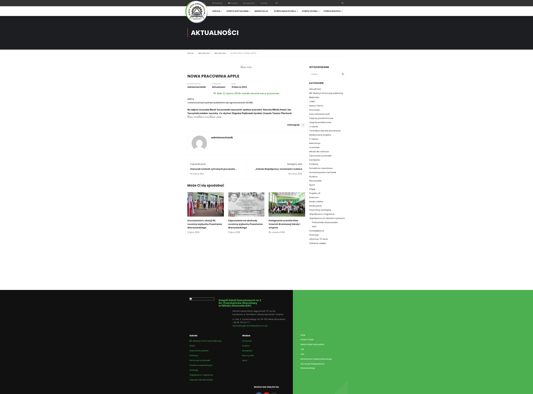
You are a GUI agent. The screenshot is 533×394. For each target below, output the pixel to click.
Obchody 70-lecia (318, 239)
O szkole (313, 126)
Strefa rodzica (332, 11)
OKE (302, 354)
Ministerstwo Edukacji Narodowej (316, 359)
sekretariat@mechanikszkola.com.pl (249, 325)
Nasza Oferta (316, 105)
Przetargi (314, 235)
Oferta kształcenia (237, 11)
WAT (314, 226)
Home (190, 53)
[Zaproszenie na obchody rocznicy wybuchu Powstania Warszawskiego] (246, 204)
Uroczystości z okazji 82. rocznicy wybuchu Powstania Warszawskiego (204, 224)
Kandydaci (314, 160)
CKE (302, 349)
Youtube (233, 3)
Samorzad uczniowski (320, 155)
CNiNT (312, 101)
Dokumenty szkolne (198, 350)
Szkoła (216, 11)
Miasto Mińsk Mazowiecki (312, 344)
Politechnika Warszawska (325, 222)
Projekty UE (314, 193)
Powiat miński (307, 339)
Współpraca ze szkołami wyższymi (327, 218)
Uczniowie (314, 147)
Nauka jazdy (315, 205)
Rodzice (313, 176)
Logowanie (250, 3)
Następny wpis (294, 164)
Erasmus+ (314, 197)
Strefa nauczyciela (285, 11)
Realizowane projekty (320, 135)
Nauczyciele (315, 180)
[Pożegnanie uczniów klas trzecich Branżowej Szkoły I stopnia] (287, 204)
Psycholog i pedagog (320, 210)
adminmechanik (196, 87)
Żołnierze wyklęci (317, 243)
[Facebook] (303, 125)
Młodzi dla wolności (319, 151)
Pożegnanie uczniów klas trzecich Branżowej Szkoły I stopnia (284, 224)
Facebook (217, 3)
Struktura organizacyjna (201, 365)
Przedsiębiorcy (316, 230)
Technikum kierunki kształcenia (325, 130)
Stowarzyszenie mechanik (322, 172)
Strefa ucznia (309, 11)
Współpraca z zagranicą (321, 214)
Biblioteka (314, 97)
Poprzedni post (198, 164)
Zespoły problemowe (320, 122)
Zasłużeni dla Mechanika (201, 379)
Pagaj (312, 189)
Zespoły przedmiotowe (321, 118)
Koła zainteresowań (319, 114)
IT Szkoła (313, 139)
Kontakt (264, 3)
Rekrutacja (261, 11)
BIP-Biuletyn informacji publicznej (326, 93)
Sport (312, 185)
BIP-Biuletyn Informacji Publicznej (205, 341)
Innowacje (314, 110)
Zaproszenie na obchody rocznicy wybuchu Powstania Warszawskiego (245, 224)
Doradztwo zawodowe (321, 168)
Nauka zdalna (316, 201)
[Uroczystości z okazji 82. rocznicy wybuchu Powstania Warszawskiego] (205, 204)
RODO (192, 345)
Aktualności (204, 53)
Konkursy (313, 164)
